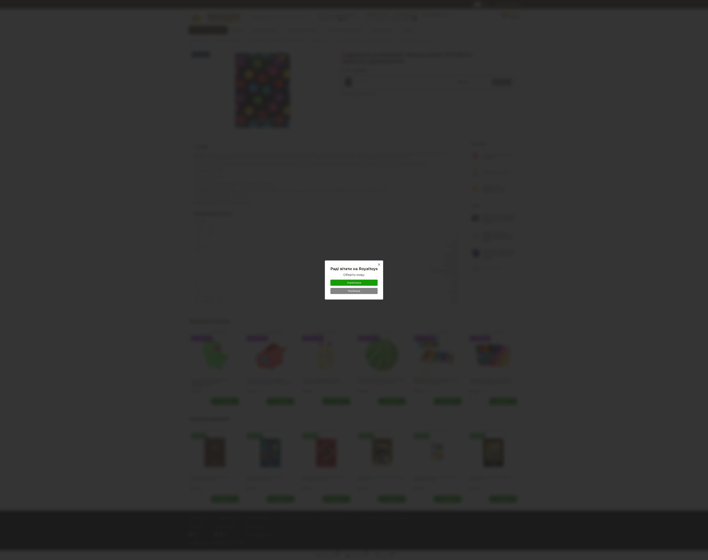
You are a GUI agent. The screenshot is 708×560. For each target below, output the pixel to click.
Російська (354, 290)
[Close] (379, 264)
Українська (354, 282)
